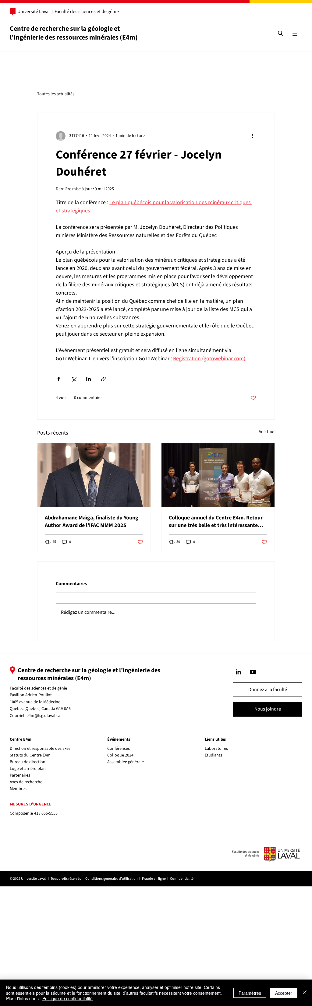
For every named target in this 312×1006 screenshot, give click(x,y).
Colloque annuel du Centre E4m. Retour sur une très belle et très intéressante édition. (216, 521)
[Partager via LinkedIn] (88, 379)
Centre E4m (20, 739)
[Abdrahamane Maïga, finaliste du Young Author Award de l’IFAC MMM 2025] (94, 475)
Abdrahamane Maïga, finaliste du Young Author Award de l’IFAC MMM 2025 (91, 521)
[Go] (238, 671)
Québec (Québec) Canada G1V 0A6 (40, 709)
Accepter (283, 993)
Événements (118, 739)
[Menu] (295, 33)
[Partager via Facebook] (59, 379)
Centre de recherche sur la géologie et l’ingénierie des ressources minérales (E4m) (74, 33)
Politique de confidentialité (67, 998)
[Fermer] (304, 992)
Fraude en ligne (154, 878)
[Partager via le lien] (103, 379)
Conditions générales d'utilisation (111, 878)
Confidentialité (181, 878)
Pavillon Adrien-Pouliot (31, 695)
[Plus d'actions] (252, 136)
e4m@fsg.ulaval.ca (43, 716)
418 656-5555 (46, 813)
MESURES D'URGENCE (30, 804)
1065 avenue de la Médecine (35, 702)
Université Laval (33, 11)
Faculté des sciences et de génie (87, 11)
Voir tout (267, 432)
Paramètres (250, 993)
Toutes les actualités (55, 94)
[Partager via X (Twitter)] (73, 379)
